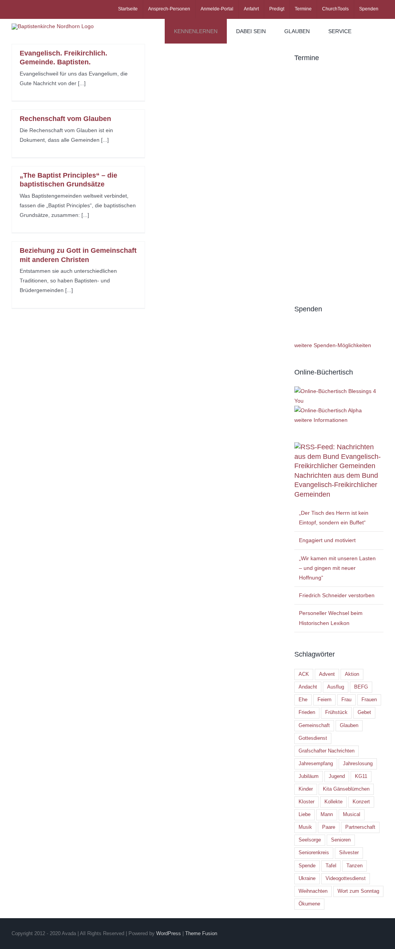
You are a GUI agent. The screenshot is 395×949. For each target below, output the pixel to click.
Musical (351, 814)
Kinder (306, 789)
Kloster (306, 802)
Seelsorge (310, 840)
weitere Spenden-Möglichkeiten (332, 345)
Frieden (307, 712)
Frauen (369, 699)
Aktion (352, 674)
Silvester (349, 852)
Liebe (305, 814)
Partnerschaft (360, 827)
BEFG (361, 687)
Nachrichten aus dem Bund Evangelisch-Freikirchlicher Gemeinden (336, 485)
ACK (304, 674)
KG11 (361, 776)
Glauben (349, 725)
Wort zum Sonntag (358, 891)
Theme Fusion (201, 933)
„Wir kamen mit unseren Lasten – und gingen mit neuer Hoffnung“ (337, 568)
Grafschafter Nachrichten (326, 751)
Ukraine (307, 878)
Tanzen (354, 865)
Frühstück (336, 712)
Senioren (341, 840)
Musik (305, 827)
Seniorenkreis (314, 852)
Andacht (308, 687)
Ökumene (309, 904)
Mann (327, 814)
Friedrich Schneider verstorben (337, 595)
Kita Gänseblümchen (346, 789)
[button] (372, 31)
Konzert (361, 802)
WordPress (168, 933)
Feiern (324, 699)
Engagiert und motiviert (327, 540)
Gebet (364, 712)
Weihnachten (313, 891)
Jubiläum (309, 776)
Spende (307, 865)
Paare (328, 827)
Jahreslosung (358, 763)
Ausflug (335, 687)
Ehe (303, 699)
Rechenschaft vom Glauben (65, 119)
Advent (327, 674)
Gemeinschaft (314, 725)
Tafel (331, 865)
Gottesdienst (313, 738)
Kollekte (333, 802)
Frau (346, 699)
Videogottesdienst (346, 878)
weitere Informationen (321, 420)
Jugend (337, 776)
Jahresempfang (316, 763)
